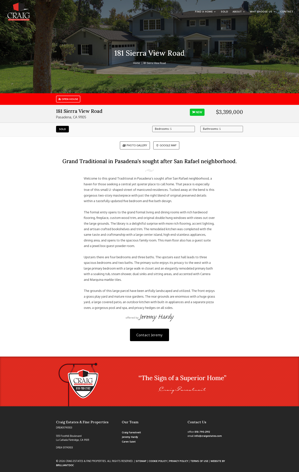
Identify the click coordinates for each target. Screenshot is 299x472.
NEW (199, 112)
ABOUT (237, 11)
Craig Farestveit (131, 432)
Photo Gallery (135, 145)
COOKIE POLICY (158, 461)
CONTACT (286, 11)
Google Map (166, 145)
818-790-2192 (202, 431)
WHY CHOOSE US (261, 11)
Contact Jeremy (149, 335)
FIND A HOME (204, 11)
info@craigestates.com (208, 435)
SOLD (224, 11)
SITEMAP (141, 461)
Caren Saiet (129, 441)
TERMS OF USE (199, 461)
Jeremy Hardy (130, 436)
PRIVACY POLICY (178, 461)
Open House (70, 99)
